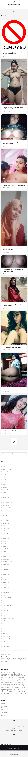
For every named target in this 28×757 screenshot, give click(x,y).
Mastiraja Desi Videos (14, 754)
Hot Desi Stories (16, 752)
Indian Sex (5, 579)
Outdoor (4, 620)
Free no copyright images (12, 680)
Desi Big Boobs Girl (7, 507)
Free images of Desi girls (16, 679)
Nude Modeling (6, 615)
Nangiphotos (4, 703)
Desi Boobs (5, 510)
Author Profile (16, 748)
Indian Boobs (21, 685)
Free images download (17, 682)
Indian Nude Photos (7, 572)
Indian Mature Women (7, 561)
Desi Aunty (9, 674)
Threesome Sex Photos (8, 646)
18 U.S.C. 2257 (18, 747)
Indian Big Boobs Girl (7, 546)
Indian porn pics (6, 574)
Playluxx (3, 707)
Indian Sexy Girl (6, 584)
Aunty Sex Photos (6, 471)
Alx (22, 730)
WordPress (13, 730)
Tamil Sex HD (7, 752)
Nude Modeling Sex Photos (8, 618)
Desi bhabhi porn (6, 505)
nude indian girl (10, 693)
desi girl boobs (9, 675)
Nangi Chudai (7, 691)
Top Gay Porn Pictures (6, 704)
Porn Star (5, 628)
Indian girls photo (4, 687)
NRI (3, 600)
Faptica (3, 715)
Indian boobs (5, 551)
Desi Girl (4, 512)
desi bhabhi (16, 674)
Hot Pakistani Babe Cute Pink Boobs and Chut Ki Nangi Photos (13, 270)
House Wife (5, 533)
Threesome (5, 643)
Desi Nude (5, 518)
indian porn (11, 687)
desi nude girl (8, 677)
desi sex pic (8, 679)
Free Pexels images (20, 680)
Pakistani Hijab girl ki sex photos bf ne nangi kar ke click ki (12, 248)
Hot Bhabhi (5, 525)
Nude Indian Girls (6, 610)
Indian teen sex (6, 587)
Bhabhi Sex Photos (7, 482)
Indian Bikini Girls (6, 548)
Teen (4, 641)
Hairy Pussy (6, 684)
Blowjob (4, 494)
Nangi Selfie (17, 691)
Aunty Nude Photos (7, 469)
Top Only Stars (4, 714)
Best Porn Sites (4, 706)
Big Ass (4, 484)
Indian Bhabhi (5, 541)
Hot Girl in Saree (6, 528)
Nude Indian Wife (6, 613)
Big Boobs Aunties (6, 489)
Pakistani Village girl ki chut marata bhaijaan (14, 185)
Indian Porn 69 (24, 752)
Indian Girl (5, 554)
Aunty (4, 466)
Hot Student (5, 530)
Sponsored (5, 633)
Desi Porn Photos (6, 523)
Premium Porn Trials (5, 710)
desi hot (22, 675)
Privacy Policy (11, 747)
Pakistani (5, 623)
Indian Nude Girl (6, 569)
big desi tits (5, 492)
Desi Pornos (15, 677)
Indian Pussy (5, 577)
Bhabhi (4, 479)
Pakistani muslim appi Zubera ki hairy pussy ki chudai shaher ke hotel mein (14, 52)
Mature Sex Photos (7, 597)
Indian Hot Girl (6, 559)
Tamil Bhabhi (23, 693)
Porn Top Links (4, 709)
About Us (4, 747)
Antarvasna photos (7, 464)
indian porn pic (18, 687)
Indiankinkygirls (6, 592)
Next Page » (14, 441)
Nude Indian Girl (6, 608)
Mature (4, 595)
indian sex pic (9, 689)
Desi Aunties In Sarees (7, 502)
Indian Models (6, 564)
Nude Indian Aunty (6, 602)
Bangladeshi (5, 474)
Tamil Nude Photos (7, 638)
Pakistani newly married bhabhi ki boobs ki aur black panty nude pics (13, 108)
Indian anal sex (6, 536)
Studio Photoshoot (7, 636)
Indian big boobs (6, 543)
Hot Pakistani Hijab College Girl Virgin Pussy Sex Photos (12, 304)
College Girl (4, 674)
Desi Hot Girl (5, 515)
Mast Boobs (18, 689)
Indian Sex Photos (6, 582)
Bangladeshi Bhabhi (7, 672)
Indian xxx (5, 590)
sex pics (16, 693)
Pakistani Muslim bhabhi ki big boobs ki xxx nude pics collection (14, 142)
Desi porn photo (6, 520)
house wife (15, 684)
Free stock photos (9, 682)
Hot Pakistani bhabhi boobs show (11, 430)
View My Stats (7, 744)
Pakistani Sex (5, 626)
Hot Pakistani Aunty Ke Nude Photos (12, 347)
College (4, 500)
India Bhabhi (19, 684)
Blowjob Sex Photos (7, 497)
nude (5, 693)
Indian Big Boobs (15, 685)
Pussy (4, 631)
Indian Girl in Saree (6, 556)
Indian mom (5, 566)
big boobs (5, 487)
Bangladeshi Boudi (7, 476)
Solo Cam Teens (4, 712)
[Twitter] (14, 11)
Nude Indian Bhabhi (7, 605)
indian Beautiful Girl (7, 538)
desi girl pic (17, 675)
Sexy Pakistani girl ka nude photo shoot (13, 389)
